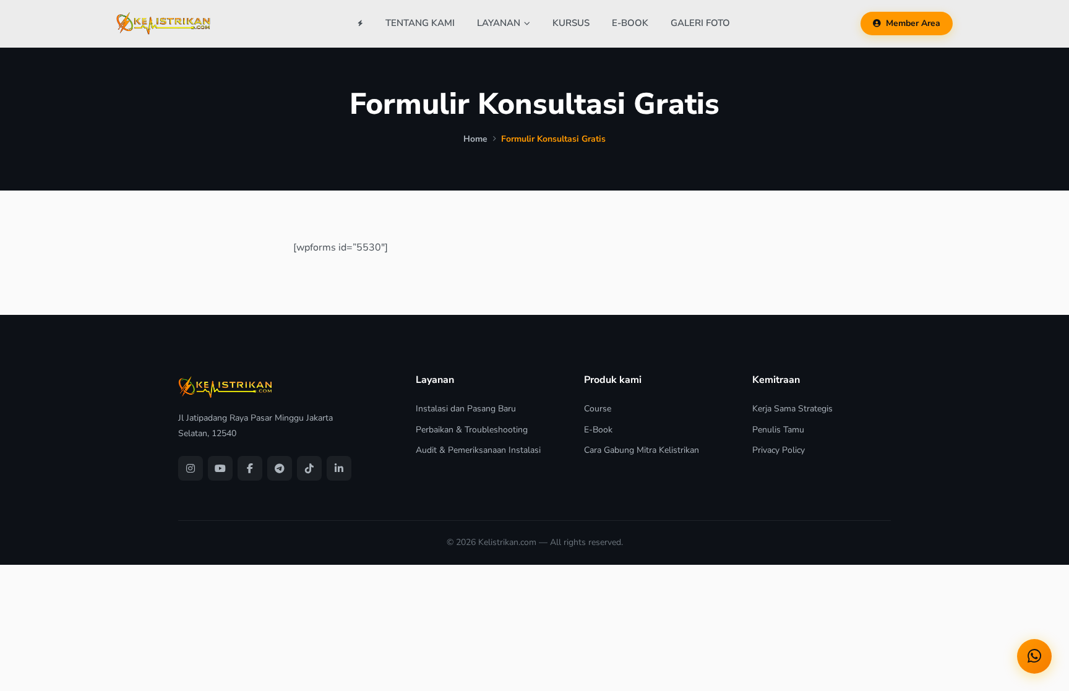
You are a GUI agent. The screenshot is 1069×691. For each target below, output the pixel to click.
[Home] (360, 23)
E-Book (598, 430)
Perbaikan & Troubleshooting (472, 430)
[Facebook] (250, 468)
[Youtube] (220, 468)
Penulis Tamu (778, 430)
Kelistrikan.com (507, 542)
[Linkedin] (339, 468)
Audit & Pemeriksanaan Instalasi (478, 450)
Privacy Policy (778, 450)
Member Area (913, 23)
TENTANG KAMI (420, 23)
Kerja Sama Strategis (792, 408)
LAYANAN (498, 23)
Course (597, 408)
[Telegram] (279, 468)
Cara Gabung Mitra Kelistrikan (641, 450)
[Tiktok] (309, 468)
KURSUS (571, 23)
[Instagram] (190, 468)
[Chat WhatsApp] (1034, 656)
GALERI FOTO (700, 23)
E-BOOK (630, 23)
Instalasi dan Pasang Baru (466, 408)
